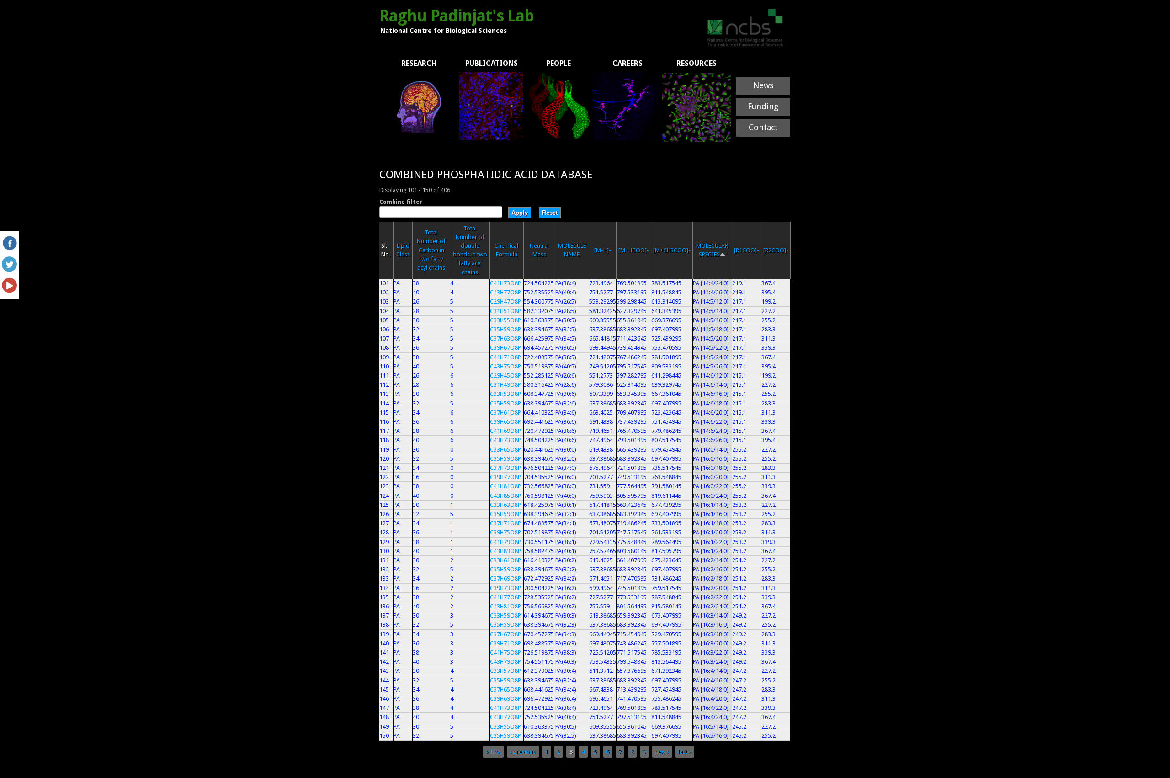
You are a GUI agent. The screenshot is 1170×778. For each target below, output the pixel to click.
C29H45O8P (505, 375)
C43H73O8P (505, 440)
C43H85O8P (505, 495)
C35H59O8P (505, 329)
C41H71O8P (505, 357)
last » (684, 751)
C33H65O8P (505, 449)
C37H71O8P (505, 523)
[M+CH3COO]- (672, 250)
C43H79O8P (505, 661)
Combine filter (400, 201)
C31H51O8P (505, 311)
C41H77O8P (505, 597)
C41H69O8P (505, 430)
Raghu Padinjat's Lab (456, 16)
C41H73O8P (505, 283)
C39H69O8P (505, 698)
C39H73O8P (505, 588)
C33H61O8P (505, 560)
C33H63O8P (505, 504)
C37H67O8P (505, 634)
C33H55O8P (505, 320)
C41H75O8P (505, 652)
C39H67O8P (505, 347)
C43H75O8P (505, 366)
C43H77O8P (505, 292)
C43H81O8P (505, 606)
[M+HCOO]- (633, 250)
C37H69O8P (505, 578)
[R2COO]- (775, 250)
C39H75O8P (505, 532)
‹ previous (523, 751)
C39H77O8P (505, 477)
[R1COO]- (746, 250)
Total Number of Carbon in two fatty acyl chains (431, 250)
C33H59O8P (505, 615)
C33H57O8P (505, 670)
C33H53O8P (505, 393)
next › (662, 751)
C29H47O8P (505, 301)
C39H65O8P (505, 421)
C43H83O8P (505, 551)
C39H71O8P (505, 643)
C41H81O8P (505, 486)
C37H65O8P (505, 689)
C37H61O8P (505, 412)
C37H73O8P (505, 467)
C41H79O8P (505, 541)
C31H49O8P (505, 384)
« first (493, 751)
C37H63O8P (505, 338)
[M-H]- (602, 250)
